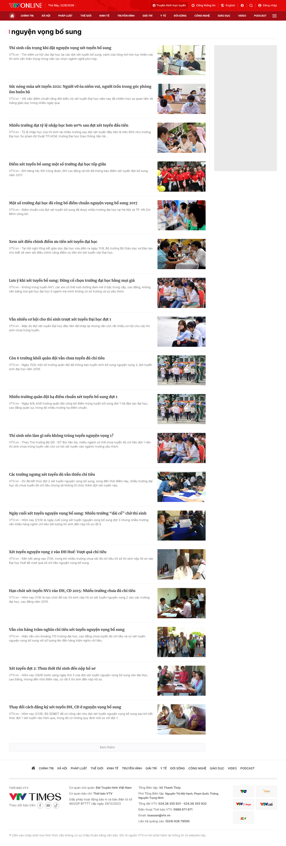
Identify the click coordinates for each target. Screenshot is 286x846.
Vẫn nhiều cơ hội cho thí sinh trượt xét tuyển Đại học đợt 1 (60, 319)
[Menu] (274, 15)
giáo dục (224, 15)
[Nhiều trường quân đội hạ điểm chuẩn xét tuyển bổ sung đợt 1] (181, 409)
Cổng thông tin (205, 5)
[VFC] (243, 791)
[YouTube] (48, 805)
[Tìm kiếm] (252, 5)
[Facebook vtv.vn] (243, 5)
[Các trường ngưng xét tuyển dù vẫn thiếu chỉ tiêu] (181, 487)
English (230, 5)
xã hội (45, 15)
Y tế (163, 15)
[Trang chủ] (12, 16)
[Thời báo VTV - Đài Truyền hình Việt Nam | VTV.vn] (25, 5)
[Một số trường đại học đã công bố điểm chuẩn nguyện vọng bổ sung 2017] (181, 215)
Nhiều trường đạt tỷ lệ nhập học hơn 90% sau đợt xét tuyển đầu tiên (68, 125)
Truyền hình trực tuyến (171, 5)
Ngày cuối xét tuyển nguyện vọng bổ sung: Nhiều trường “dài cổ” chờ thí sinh (78, 513)
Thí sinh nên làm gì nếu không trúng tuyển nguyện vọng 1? (61, 435)
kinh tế (104, 15)
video (242, 15)
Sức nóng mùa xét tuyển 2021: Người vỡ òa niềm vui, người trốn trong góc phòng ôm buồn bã (80, 89)
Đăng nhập (270, 5)
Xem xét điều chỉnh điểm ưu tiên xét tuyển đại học (53, 241)
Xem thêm (107, 747)
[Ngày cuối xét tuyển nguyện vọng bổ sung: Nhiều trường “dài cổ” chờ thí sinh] (181, 526)
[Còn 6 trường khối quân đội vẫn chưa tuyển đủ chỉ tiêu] (181, 370)
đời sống (180, 15)
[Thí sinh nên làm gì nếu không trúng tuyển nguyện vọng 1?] (181, 448)
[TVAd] (266, 791)
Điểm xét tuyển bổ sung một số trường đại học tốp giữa (57, 164)
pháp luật (65, 15)
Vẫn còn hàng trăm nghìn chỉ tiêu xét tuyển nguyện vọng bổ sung (67, 629)
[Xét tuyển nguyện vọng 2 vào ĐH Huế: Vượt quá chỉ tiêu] (181, 564)
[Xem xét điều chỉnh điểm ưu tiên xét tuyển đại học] (181, 254)
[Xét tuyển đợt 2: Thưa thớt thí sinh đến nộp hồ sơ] (181, 681)
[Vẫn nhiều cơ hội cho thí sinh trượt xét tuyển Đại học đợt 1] (181, 332)
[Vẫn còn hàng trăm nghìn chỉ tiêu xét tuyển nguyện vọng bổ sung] (181, 642)
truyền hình (125, 15)
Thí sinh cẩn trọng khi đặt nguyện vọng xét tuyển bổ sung (60, 48)
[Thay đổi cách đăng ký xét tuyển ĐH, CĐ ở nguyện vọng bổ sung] (181, 719)
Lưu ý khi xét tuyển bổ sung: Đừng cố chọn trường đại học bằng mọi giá (72, 280)
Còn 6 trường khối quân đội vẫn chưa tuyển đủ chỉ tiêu (57, 358)
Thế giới (85, 15)
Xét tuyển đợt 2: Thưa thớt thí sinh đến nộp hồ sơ (52, 668)
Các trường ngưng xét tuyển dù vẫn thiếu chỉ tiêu (52, 474)
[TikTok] (56, 805)
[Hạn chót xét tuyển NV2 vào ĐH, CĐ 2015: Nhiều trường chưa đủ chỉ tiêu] (181, 603)
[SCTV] (243, 818)
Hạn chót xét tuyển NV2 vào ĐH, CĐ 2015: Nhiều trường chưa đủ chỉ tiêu (72, 590)
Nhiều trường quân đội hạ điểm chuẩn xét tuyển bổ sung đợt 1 (63, 396)
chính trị (27, 15)
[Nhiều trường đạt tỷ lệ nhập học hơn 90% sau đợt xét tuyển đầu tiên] (181, 138)
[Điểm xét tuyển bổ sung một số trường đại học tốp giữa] (181, 176)
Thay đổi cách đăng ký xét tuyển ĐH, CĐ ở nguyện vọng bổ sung (65, 707)
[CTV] (243, 804)
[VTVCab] (266, 804)
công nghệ (202, 15)
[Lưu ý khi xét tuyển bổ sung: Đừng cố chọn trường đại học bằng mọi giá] (181, 293)
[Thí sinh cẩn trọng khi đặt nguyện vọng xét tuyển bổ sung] (181, 60)
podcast (260, 15)
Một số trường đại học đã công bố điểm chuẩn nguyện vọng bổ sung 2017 (73, 203)
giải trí (147, 15)
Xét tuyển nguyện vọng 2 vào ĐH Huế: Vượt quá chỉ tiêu (57, 552)
